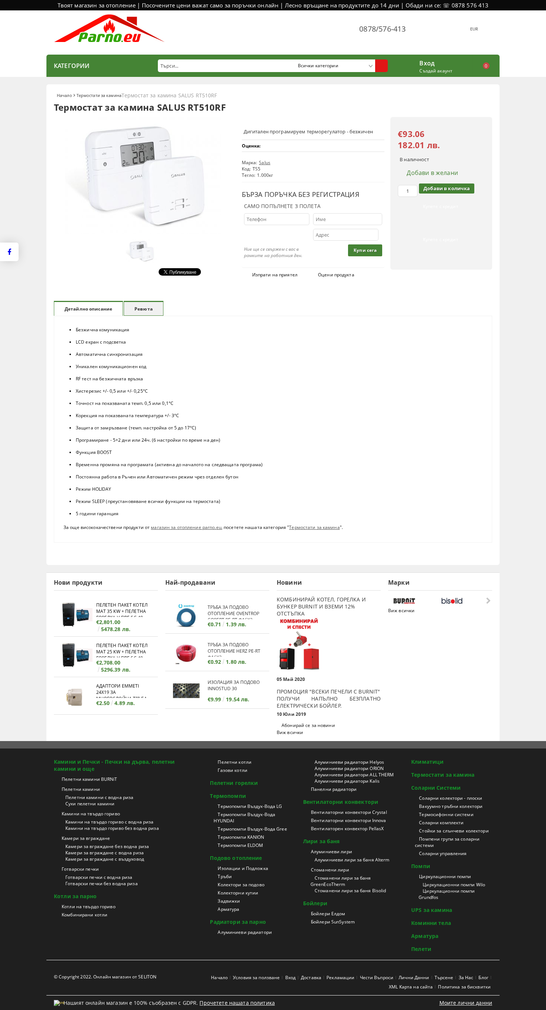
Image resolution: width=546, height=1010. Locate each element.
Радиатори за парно (238, 921)
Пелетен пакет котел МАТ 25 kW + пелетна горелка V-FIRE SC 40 (121, 649)
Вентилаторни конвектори (340, 801)
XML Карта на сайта (411, 987)
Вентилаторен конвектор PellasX (347, 828)
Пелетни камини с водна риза (99, 797)
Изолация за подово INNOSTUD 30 (234, 685)
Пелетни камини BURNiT (89, 779)
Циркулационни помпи (445, 876)
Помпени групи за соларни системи (447, 842)
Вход (427, 62)
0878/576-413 (382, 29)
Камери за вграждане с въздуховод (104, 859)
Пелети (421, 948)
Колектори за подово (241, 884)
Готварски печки (80, 869)
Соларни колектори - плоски (450, 798)
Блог (483, 977)
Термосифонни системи (446, 814)
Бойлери (315, 903)
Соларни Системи (436, 787)
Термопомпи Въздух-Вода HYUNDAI (244, 817)
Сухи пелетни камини (89, 803)
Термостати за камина (99, 95)
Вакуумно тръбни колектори (450, 806)
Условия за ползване (256, 977)
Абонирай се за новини (308, 725)
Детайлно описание (88, 309)
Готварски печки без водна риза (101, 883)
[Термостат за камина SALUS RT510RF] (143, 232)
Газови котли (232, 770)
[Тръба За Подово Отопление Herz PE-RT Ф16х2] (186, 653)
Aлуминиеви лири (331, 851)
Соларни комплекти (441, 822)
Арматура (228, 909)
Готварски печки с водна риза (98, 877)
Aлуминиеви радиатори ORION (349, 768)
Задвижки (229, 901)
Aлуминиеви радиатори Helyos (349, 762)
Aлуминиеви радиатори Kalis (347, 781)
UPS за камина (431, 909)
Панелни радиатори (334, 789)
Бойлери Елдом (328, 913)
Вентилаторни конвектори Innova (348, 820)
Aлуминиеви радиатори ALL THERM (354, 775)
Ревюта (143, 309)
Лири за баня (321, 841)
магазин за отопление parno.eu (186, 527)
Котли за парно (75, 896)
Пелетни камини (81, 789)
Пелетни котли (234, 762)
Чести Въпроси (377, 977)
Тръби (225, 876)
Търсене (444, 977)
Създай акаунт (435, 71)
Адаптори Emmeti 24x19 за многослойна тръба (121, 690)
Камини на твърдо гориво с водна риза (109, 822)
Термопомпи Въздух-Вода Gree (252, 829)
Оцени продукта (336, 275)
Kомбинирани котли (84, 915)
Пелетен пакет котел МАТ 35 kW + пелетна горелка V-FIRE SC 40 (121, 609)
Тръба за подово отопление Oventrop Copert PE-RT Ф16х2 (233, 611)
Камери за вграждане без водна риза (107, 846)
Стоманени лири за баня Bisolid (350, 890)
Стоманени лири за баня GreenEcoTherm (341, 881)
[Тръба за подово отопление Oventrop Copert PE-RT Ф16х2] (186, 616)
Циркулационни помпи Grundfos (447, 894)
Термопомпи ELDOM (240, 845)
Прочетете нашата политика (237, 1002)
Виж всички (290, 732)
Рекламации (340, 977)
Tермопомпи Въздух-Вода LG (250, 806)
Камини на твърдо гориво (91, 814)
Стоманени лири (330, 870)
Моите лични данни (465, 1002)
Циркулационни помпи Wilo (454, 884)
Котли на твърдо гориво (89, 906)
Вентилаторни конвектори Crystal (349, 812)
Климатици (427, 761)
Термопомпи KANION (241, 837)
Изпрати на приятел (275, 275)
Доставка (311, 977)
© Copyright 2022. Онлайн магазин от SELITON (105, 977)
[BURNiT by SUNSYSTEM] (415, 600)
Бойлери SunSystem (333, 922)
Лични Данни (414, 977)
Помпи (420, 866)
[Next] (487, 600)
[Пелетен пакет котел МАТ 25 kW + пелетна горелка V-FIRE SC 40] (75, 656)
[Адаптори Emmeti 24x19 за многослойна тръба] (75, 697)
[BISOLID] (463, 600)
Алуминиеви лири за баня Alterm (352, 860)
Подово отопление (236, 857)
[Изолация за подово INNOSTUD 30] (186, 691)
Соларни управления (443, 853)
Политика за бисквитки (464, 987)
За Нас (466, 977)
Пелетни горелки (234, 782)
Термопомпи (228, 795)
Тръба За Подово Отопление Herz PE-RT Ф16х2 (234, 649)
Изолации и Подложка (243, 868)
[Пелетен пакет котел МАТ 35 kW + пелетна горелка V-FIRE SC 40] (75, 616)
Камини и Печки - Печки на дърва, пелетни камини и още (114, 765)
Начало (64, 95)
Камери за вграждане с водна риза (104, 853)
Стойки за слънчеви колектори (453, 831)
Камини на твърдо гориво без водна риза (112, 828)
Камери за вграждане (86, 838)
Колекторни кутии (238, 893)
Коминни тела (431, 922)
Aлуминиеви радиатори (245, 932)
